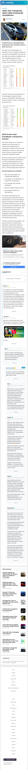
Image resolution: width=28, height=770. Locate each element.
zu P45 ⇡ (20, 369)
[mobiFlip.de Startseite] (8, 3)
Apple (13, 747)
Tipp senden (13, 678)
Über (13, 669)
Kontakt (13, 675)
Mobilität (13, 717)
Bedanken (13, 685)
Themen (13, 672)
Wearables (13, 726)
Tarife (13, 711)
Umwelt (13, 741)
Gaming (13, 723)
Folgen (13, 682)
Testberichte (13, 702)
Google (13, 753)
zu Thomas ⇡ (20, 350)
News (13, 699)
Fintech (13, 729)
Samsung (13, 750)
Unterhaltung (13, 738)
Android (13, 744)
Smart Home (13, 720)
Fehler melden (23, 272)
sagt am (9, 287)
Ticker (13, 705)
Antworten (14, 311)
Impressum (13, 691)
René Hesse (8, 18)
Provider (13, 735)
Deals (13, 714)
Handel (13, 732)
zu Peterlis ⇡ (21, 477)
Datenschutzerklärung (13, 688)
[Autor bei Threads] (12, 18)
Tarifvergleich (13, 708)
